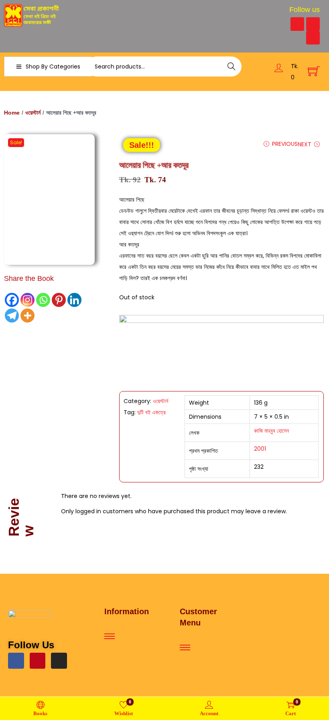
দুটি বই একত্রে (151, 412)
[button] (141, 145)
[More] (27, 316)
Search (232, 67)
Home (12, 112)
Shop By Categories (53, 67)
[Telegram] (12, 316)
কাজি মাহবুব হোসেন (271, 431)
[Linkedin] (74, 300)
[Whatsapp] (43, 300)
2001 (260, 449)
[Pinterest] (313, 24)
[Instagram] (313, 37)
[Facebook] (297, 24)
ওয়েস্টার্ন (33, 112)
